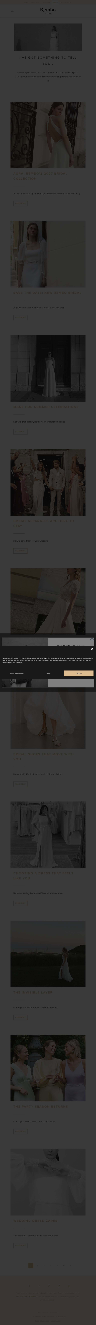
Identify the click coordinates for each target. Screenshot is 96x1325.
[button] (92, 649)
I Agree (79, 673)
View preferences (17, 673)
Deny (48, 673)
